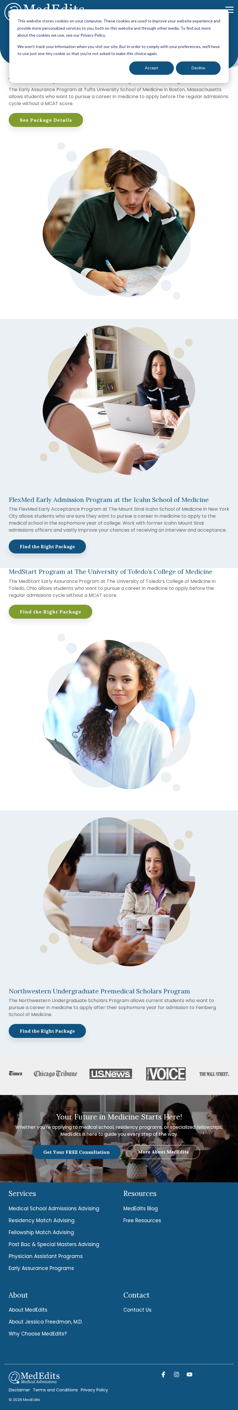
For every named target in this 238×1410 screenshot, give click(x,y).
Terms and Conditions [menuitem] (55, 1390)
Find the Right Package (47, 546)
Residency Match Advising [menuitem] (42, 1220)
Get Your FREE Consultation (76, 1152)
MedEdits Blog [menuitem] (140, 1208)
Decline (198, 67)
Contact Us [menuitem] (137, 1309)
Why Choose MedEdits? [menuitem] (38, 1333)
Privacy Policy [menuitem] (94, 1390)
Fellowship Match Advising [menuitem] (41, 1232)
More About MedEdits (163, 1152)
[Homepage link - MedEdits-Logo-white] (34, 1380)
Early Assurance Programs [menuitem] (41, 1268)
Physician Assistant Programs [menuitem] (46, 1256)
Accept (151, 67)
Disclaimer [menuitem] (19, 1390)
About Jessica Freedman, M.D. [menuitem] (46, 1321)
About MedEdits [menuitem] (28, 1309)
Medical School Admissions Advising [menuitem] (54, 1208)
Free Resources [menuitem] (142, 1220)
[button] (229, 9)
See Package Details (46, 120)
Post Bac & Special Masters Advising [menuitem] (54, 1244)
